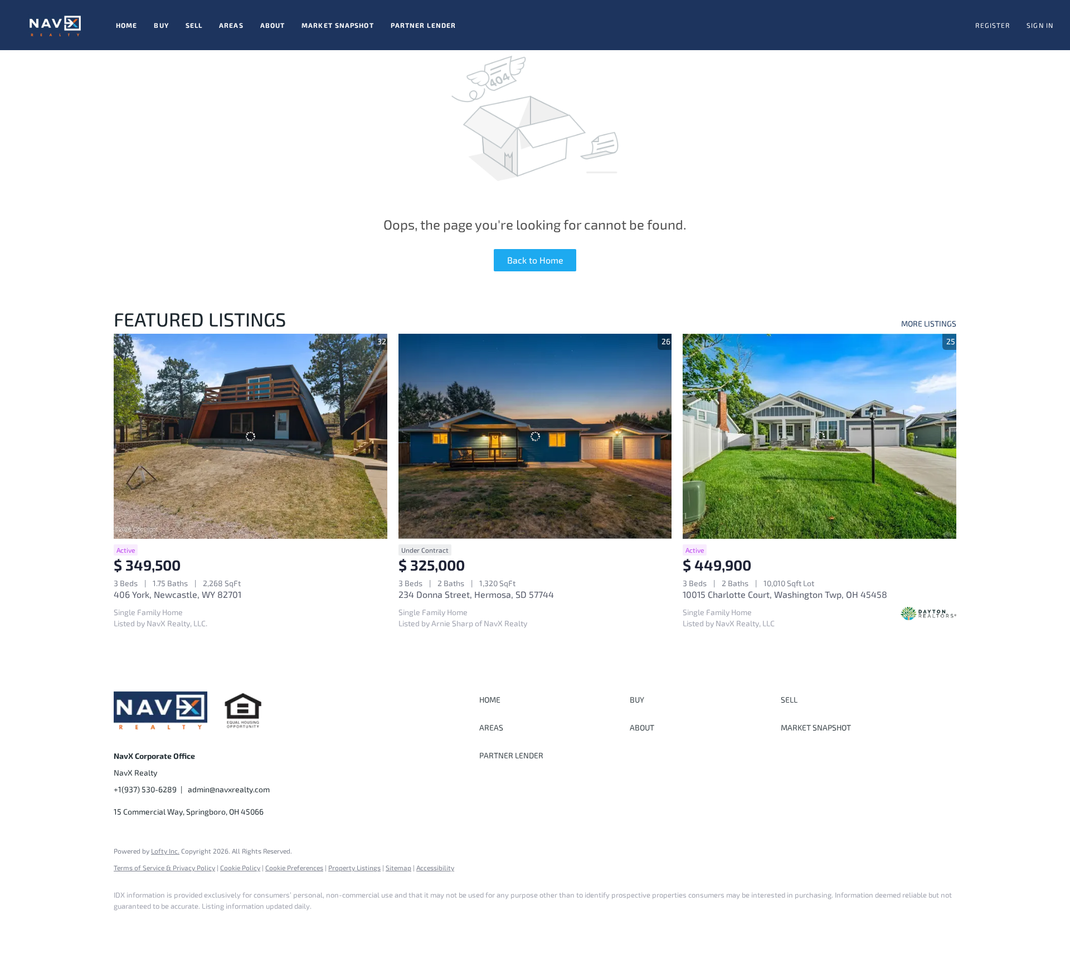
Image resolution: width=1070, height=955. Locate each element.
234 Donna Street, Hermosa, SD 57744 (476, 594)
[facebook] (127, 925)
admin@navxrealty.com (229, 789)
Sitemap (398, 867)
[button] (55, 25)
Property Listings (354, 867)
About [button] (272, 25)
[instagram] (159, 925)
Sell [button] (194, 25)
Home (126, 25)
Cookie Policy (240, 867)
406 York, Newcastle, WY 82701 (177, 594)
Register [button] (992, 25)
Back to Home (535, 260)
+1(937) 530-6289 (145, 789)
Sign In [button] (1040, 25)
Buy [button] (161, 25)
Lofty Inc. (165, 851)
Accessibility (435, 867)
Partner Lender (423, 25)
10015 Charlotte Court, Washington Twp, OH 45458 (785, 594)
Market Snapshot (337, 25)
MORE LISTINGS (928, 323)
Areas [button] (231, 25)
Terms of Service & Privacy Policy (164, 867)
